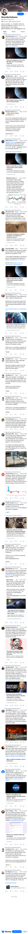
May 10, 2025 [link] (23, 140)
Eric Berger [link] (8, 871)
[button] (2, 2)
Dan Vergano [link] (9, 294)
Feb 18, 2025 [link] (23, 433)
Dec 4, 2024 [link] (23, 849)
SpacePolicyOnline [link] (10, 771)
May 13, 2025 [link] (23, 111)
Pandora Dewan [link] (10, 111)
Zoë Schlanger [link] (9, 419)
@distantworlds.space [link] (19, 259)
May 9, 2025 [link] (23, 211)
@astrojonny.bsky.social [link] (17, 337)
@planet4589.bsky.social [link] (17, 667)
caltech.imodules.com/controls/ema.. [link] (15, 756)
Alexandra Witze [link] (10, 211)
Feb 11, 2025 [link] (23, 502)
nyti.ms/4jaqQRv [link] (13, 46)
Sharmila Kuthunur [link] (10, 248)
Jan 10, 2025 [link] (23, 710)
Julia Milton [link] (8, 710)
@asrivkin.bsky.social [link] (16, 568)
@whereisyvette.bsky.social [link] (17, 502)
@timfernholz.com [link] (16, 746)
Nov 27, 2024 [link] (23, 871)
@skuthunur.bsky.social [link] (17, 248)
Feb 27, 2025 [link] (23, 419)
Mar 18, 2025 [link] (23, 358)
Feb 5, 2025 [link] (23, 568)
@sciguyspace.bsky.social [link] (15, 871)
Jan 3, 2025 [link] (23, 771)
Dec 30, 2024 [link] (23, 810)
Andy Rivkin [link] (8, 568)
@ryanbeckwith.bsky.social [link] (17, 810)
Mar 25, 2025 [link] (23, 294)
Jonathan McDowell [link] (10, 667)
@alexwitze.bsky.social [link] (17, 211)
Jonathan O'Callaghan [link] (10, 337)
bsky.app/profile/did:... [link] (11, 883)
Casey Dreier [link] (9, 473)
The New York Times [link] (10, 76)
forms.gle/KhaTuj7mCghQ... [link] (17, 820)
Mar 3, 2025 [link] (23, 398)
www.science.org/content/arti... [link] (13, 151)
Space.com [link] (21, 25)
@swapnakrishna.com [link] (17, 627)
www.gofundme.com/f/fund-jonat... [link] (14, 680)
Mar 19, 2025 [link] (23, 337)
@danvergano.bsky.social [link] (16, 294)
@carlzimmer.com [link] (16, 36)
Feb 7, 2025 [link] (23, 546)
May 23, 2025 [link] (23, 36)
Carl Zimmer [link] (9, 36)
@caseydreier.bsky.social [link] (16, 473)
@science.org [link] (11, 142)
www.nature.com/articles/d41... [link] (18, 219)
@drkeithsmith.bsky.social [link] (15, 140)
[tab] (4, 31)
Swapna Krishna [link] (10, 627)
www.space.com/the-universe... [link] (14, 515)
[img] (14, 6)
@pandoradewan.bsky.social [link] (17, 111)
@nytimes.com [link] (17, 76)
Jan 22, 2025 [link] (23, 667)
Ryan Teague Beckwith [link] (10, 810)
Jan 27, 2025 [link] (23, 627)
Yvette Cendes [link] (9, 502)
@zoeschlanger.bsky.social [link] (16, 419)
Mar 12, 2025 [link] (23, 375)
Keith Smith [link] (8, 140)
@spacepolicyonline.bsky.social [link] (17, 771)
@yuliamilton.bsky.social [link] (15, 710)
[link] (4, 21)
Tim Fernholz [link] (9, 746)
